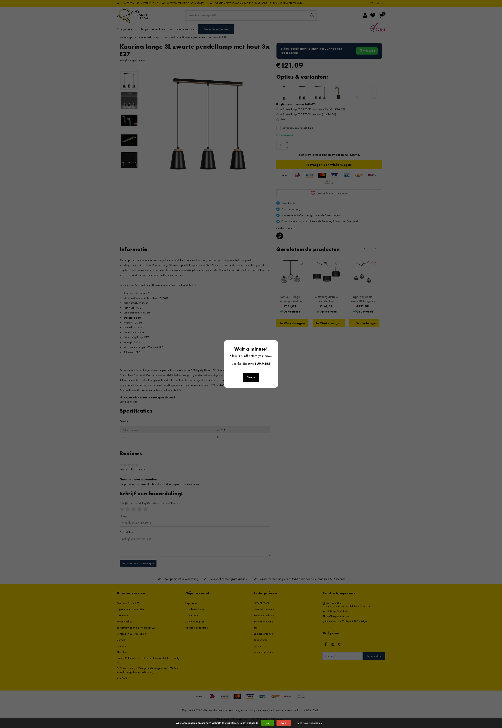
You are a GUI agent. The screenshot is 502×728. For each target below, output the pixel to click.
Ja (267, 723)
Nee (283, 723)
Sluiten (251, 377)
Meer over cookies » (309, 723)
